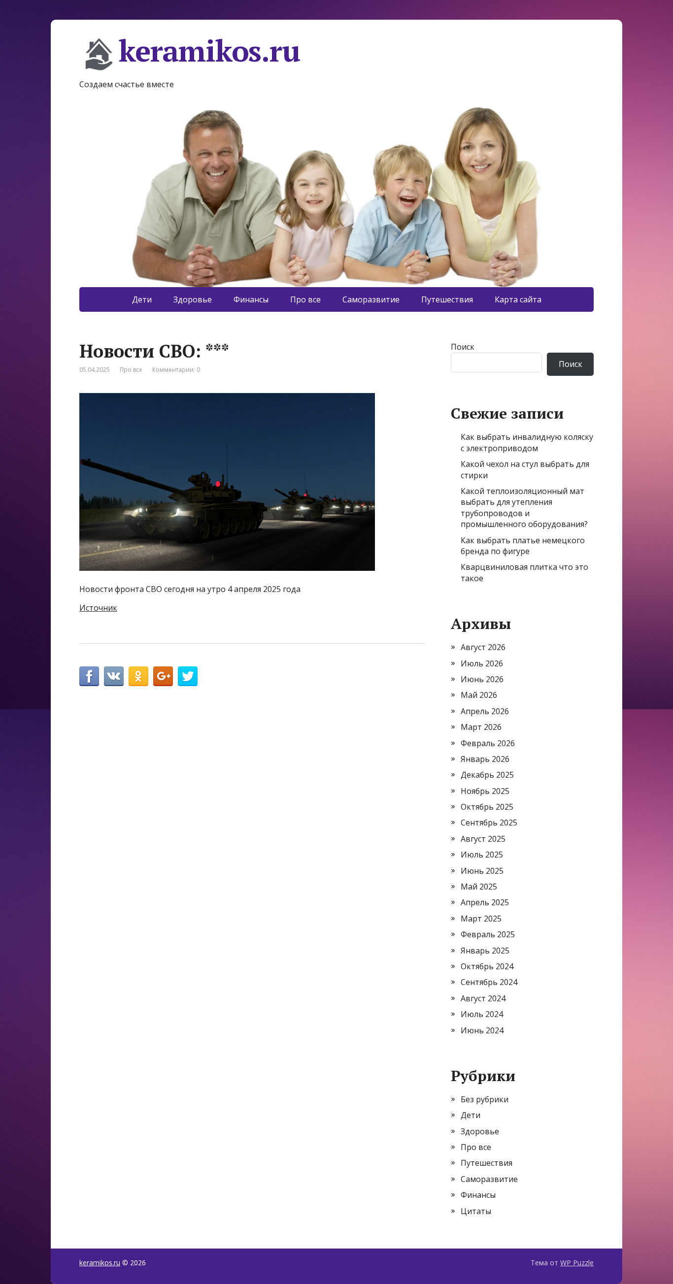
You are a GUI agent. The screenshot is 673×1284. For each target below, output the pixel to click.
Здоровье (192, 299)
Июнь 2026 (482, 679)
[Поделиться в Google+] (163, 676)
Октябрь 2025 (487, 806)
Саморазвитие (371, 299)
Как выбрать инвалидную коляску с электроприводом (527, 442)
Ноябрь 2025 (485, 791)
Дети (142, 299)
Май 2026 (479, 695)
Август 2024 (483, 998)
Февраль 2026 (488, 743)
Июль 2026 (482, 663)
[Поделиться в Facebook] (89, 676)
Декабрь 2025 (487, 774)
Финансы (251, 299)
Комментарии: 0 (176, 369)
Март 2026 (481, 727)
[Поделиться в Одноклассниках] (138, 676)
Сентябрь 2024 (489, 982)
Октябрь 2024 (487, 966)
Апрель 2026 (485, 711)
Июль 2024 (482, 1014)
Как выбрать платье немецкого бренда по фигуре (523, 546)
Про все (305, 299)
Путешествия (447, 299)
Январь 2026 (485, 759)
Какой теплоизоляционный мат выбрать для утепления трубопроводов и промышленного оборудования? (524, 507)
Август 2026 (483, 647)
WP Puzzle (577, 1262)
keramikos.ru (209, 52)
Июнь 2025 (482, 870)
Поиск (462, 346)
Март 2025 (481, 918)
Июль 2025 (482, 854)
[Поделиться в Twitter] (188, 676)
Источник (98, 607)
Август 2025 (483, 838)
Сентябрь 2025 (489, 822)
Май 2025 (479, 886)
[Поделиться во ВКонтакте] (114, 676)
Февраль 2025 (488, 934)
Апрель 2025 (485, 902)
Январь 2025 (485, 950)
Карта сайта (518, 299)
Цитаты (476, 1211)
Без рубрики (484, 1099)
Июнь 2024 (482, 1030)
